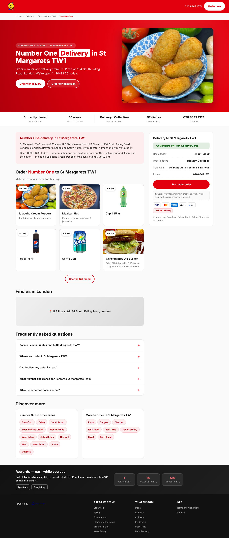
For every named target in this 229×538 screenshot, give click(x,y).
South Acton (57, 422)
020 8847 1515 (193, 6)
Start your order (181, 184)
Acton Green (47, 437)
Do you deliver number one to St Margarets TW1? (49, 345)
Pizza (91, 422)
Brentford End (56, 429)
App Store (23, 487)
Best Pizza (110, 429)
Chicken (119, 422)
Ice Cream (93, 429)
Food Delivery (130, 429)
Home (18, 16)
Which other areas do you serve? (39, 390)
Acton (54, 444)
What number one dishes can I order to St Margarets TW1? (55, 378)
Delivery (30, 16)
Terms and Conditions (188, 507)
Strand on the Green (32, 429)
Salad (91, 437)
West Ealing (28, 437)
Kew (24, 444)
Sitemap (181, 512)
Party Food (105, 437)
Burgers (104, 422)
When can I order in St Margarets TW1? (43, 356)
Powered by (22, 503)
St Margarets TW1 (47, 16)
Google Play (39, 487)
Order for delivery (30, 83)
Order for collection (63, 83)
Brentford (27, 422)
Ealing (42, 422)
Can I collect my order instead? (38, 367)
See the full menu (80, 279)
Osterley (26, 451)
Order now (214, 6)
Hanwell (64, 437)
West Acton (39, 444)
